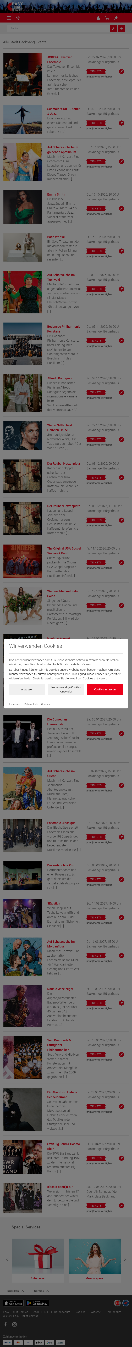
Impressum (15, 704)
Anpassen (27, 689)
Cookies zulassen (105, 689)
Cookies (45, 704)
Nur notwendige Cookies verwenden (66, 689)
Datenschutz (31, 704)
